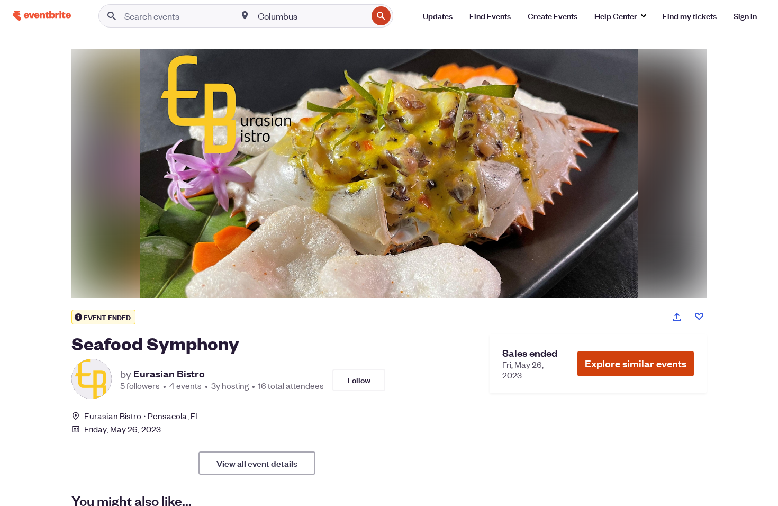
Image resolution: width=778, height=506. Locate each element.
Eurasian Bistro (169, 373)
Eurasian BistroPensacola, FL (142, 415)
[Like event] (699, 316)
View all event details (256, 463)
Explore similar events (635, 363)
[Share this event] (676, 317)
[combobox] (311, 16)
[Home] (42, 15)
